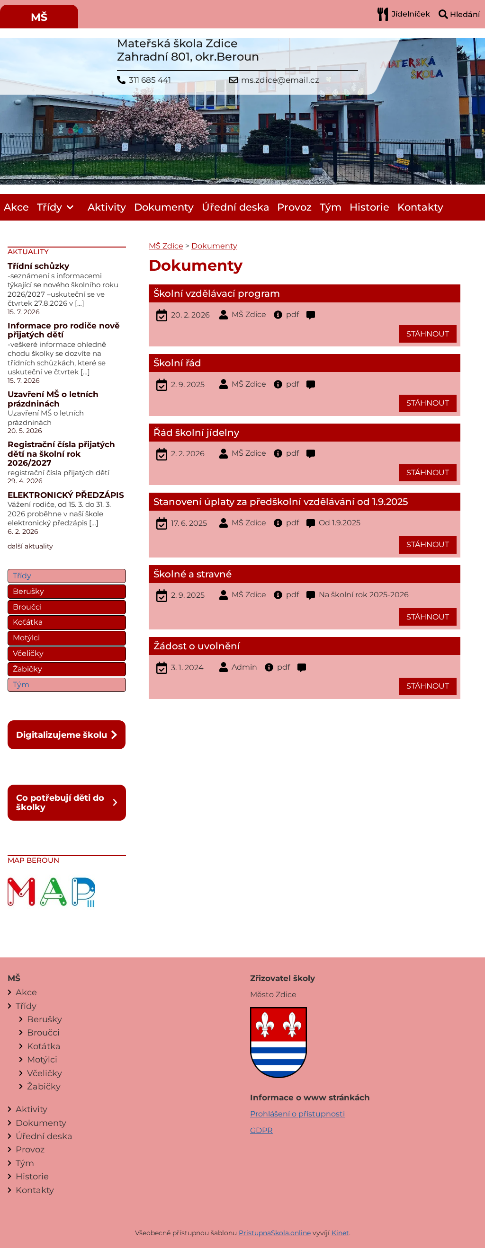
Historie (369, 207)
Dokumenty (164, 207)
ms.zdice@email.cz (280, 80)
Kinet (340, 1233)
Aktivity (107, 207)
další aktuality (30, 546)
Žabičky (27, 668)
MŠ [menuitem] (39, 17)
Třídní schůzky (38, 266)
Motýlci (26, 637)
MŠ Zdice (166, 245)
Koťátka (28, 622)
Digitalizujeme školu (61, 735)
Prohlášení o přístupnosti (297, 1113)
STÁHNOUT (427, 333)
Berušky (28, 591)
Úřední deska (235, 207)
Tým (330, 207)
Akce (16, 207)
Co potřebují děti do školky (60, 802)
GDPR (261, 1130)
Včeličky (28, 653)
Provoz (294, 207)
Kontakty (420, 207)
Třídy (49, 207)
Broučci (27, 606)
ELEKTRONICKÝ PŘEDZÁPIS (66, 495)
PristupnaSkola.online (275, 1233)
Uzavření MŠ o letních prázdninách (53, 398)
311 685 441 (150, 80)
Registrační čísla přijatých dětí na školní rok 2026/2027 (61, 454)
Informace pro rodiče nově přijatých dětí (64, 330)
